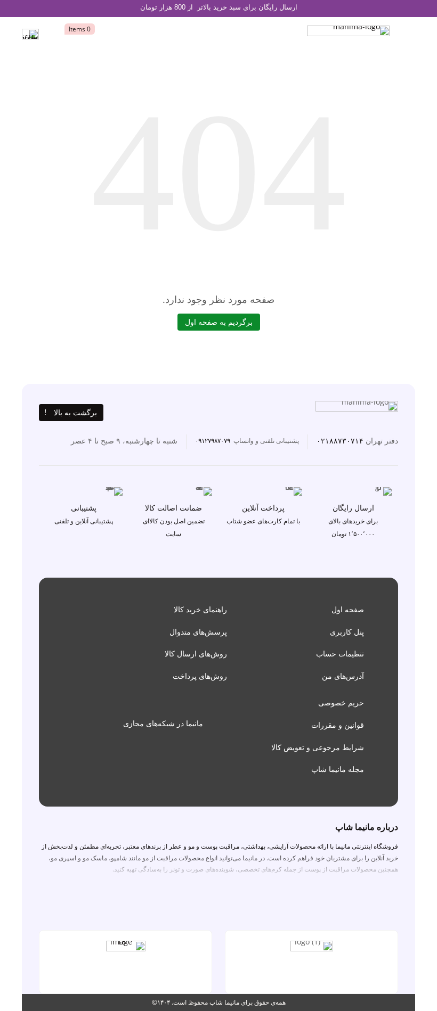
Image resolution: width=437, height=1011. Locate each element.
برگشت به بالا (75, 412)
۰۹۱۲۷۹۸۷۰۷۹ (212, 440)
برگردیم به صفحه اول (219, 322)
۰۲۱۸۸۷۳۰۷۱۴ (340, 440)
